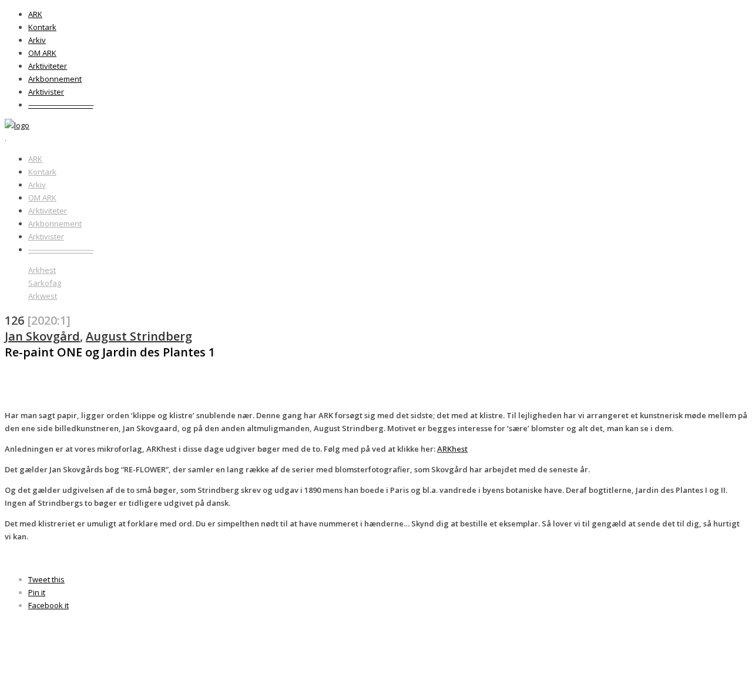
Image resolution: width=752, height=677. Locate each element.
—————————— (60, 104)
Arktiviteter (47, 66)
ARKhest (452, 448)
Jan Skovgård (42, 336)
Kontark (42, 27)
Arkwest (42, 296)
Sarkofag (44, 283)
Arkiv (37, 40)
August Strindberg (139, 336)
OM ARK (42, 53)
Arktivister (46, 91)
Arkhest (42, 270)
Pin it (36, 592)
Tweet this (46, 579)
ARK (35, 14)
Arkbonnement (55, 79)
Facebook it (48, 605)
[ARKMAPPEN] (17, 125)
